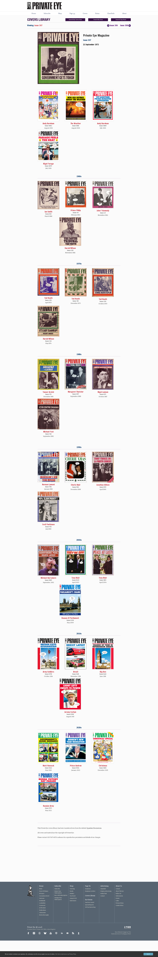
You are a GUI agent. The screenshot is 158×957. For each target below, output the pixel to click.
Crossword (42, 905)
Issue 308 (124, 25)
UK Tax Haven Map (90, 907)
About (124, 13)
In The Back (42, 908)
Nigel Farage (48, 163)
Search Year (98, 19)
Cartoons (41, 898)
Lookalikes (42, 903)
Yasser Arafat (48, 392)
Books (71, 891)
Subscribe (47, 13)
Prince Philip (76, 210)
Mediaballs (42, 900)
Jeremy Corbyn (70, 712)
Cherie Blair (75, 484)
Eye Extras (88, 900)
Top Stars (121, 19)
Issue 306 (114, 25)
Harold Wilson (70, 248)
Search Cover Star (75, 19)
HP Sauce (41, 893)
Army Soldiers (48, 671)
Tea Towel (72, 896)
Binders (72, 893)
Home (34, 13)
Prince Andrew (75, 765)
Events (117, 898)
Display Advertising (105, 891)
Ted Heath (48, 298)
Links (117, 900)
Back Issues (73, 900)
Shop (60, 13)
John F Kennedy (103, 210)
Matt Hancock (48, 765)
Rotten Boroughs (44, 915)
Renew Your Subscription (58, 892)
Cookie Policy (119, 905)
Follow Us (118, 893)
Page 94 (72, 13)
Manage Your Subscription (58, 898)
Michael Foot (48, 431)
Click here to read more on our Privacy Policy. (65, 954)
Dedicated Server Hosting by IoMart (121, 934)
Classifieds (110, 13)
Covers (85, 13)
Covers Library (90, 896)
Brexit (75, 671)
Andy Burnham (48, 123)
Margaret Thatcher (76, 391)
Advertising (104, 886)
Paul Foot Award (89, 902)
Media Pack (103, 893)
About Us (119, 886)
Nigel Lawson (103, 392)
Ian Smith (48, 211)
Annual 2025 (73, 898)
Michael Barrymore (48, 577)
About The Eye (120, 891)
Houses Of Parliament (70, 618)
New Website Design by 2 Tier (123, 932)
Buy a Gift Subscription (60, 895)
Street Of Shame (43, 891)
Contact (102, 896)
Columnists (42, 912)
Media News (42, 910)
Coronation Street (44, 896)
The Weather (76, 123)
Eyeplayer (88, 888)
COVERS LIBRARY (38, 19)
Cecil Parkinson (48, 524)
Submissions (119, 896)
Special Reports (89, 905)
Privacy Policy (120, 903)
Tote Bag (72, 888)
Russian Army (48, 805)
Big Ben (103, 671)
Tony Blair (76, 577)
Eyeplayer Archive (90, 891)
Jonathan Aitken (102, 484)
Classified (103, 888)
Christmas (103, 765)
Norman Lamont (48, 484)
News (40, 888)
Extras (97, 13)
